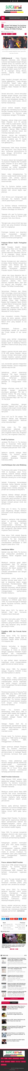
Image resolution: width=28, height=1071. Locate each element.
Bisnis (2, 1061)
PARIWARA (3, 1064)
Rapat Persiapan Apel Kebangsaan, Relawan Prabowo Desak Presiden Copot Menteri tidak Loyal (17, 985)
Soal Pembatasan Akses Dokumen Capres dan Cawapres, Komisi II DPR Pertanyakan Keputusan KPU (17, 959)
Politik (6, 1058)
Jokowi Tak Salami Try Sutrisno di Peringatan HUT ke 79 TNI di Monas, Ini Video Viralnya (15, 27)
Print (9, 33)
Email (14, 33)
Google (16, 1069)
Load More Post (14, 998)
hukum (10, 1058)
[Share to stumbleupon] (24, 919)
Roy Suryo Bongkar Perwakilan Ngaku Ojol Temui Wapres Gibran (16, 1040)
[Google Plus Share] (12, 919)
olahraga (23, 1061)
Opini (2, 1058)
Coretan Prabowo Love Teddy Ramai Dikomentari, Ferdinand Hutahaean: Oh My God (16, 1034)
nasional (22, 1058)
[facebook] (11, 1)
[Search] (26, 18)
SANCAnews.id (7, 1068)
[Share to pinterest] (16, 919)
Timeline (5, 955)
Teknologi (18, 1061)
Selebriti (13, 1061)
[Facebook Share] (7, 919)
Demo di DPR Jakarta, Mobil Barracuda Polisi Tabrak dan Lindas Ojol (16, 1020)
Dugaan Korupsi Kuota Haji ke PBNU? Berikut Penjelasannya (15, 976)
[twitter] (13, 1)
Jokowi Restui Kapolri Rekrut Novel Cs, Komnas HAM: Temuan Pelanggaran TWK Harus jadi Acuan (16, 1007)
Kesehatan (7, 1061)
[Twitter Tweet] (3, 919)
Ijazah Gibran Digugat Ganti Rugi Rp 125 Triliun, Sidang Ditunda (17, 968)
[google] (15, 1)
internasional (16, 1058)
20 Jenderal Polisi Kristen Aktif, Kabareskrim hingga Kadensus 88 (15, 1013)
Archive (14, 1002)
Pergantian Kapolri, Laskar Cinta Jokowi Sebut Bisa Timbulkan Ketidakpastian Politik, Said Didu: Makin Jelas (13, 946)
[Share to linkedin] (20, 919)
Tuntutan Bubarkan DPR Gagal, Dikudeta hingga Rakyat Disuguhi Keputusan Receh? (16, 1028)
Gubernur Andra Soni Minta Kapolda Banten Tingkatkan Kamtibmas (17, 992)
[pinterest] (17, 1)
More (25, 955)
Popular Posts (5, 1002)
